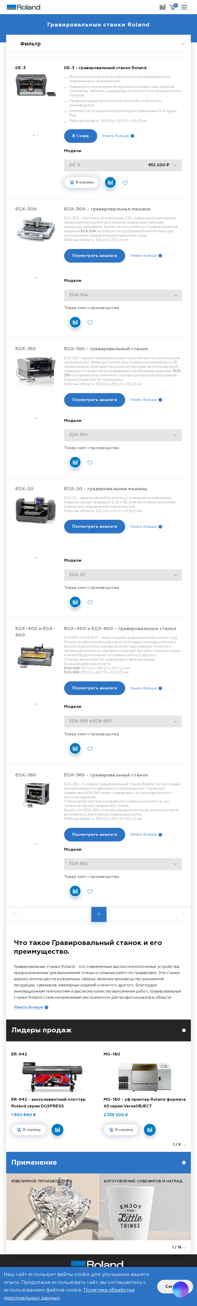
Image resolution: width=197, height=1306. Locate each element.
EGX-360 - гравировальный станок (106, 775)
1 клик (80, 136)
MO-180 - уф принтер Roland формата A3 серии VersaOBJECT (145, 1103)
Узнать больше (115, 136)
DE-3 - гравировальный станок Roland (105, 68)
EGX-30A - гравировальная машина (107, 209)
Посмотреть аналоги (94, 256)
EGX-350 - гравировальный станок (106, 349)
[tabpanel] (35, 98)
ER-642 (19, 1054)
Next (184, 1145)
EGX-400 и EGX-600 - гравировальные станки (120, 628)
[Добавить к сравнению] (110, 182)
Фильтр (30, 43)
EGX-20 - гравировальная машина (105, 489)
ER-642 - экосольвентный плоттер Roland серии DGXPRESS (48, 1103)
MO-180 (112, 1054)
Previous (169, 1145)
